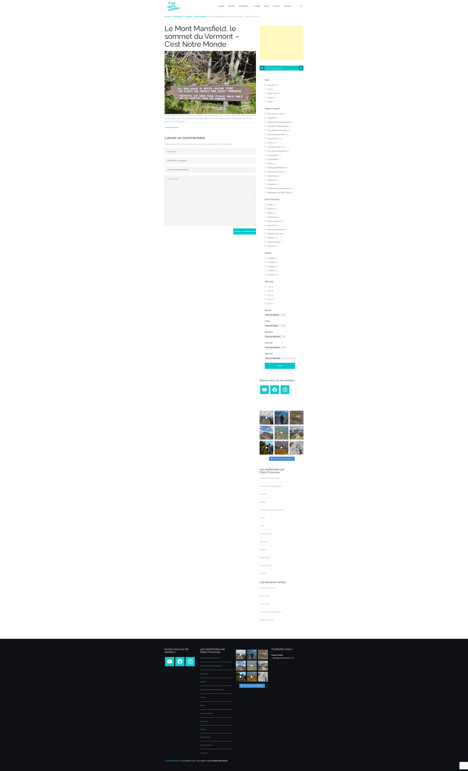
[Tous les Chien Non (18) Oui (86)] (275, 325)
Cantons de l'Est (276, 147)
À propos (231, 6)
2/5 (271, 291)
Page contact (277, 655)
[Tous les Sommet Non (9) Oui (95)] (275, 347)
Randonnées (178, 17)
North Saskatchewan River (270, 478)
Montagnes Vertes (277, 172)
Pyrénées (273, 184)
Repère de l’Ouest (220, 761)
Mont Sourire (265, 596)
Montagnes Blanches (278, 168)
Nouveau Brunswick (277, 229)
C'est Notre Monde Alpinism (271, 486)
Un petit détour (265, 565)
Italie (271, 102)
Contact (276, 6)
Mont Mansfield (200, 17)
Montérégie (274, 176)
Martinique (273, 217)
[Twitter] (264, 390)
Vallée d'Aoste (275, 242)
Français (287, 6)
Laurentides (274, 159)
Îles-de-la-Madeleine (278, 151)
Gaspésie (273, 118)
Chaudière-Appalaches (279, 126)
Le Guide (257, 6)
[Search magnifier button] (301, 68)
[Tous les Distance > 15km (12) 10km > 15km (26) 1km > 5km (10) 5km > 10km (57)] (275, 336)
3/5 (271, 295)
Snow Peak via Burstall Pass (270, 612)
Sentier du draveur (267, 620)
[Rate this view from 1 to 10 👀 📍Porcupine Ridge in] (296, 433)
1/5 (270, 287)
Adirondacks (275, 139)
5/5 (271, 303)
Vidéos (266, 6)
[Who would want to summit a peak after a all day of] (266, 417)
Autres (272, 143)
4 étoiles (273, 271)
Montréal (273, 180)
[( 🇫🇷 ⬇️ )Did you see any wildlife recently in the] (296, 417)
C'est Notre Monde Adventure (271, 510)
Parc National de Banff (278, 130)
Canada (273, 85)
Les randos (243, 6)
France (272, 98)
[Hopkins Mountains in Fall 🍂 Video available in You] (281, 448)
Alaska (272, 205)
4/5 (271, 299)
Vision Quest (265, 604)
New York (273, 225)
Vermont (188, 17)
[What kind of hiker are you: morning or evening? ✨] (281, 417)
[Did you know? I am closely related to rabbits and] (296, 448)
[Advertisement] (281, 43)
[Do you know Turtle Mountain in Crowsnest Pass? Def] (266, 433)
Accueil (221, 6)
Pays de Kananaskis (278, 134)
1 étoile (272, 258)
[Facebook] (274, 390)
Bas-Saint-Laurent (277, 114)
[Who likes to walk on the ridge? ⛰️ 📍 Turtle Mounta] (281, 433)
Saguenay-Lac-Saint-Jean (280, 193)
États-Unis (274, 93)
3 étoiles (273, 266)
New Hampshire (276, 221)
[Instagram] (285, 390)
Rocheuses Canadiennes (280, 188)
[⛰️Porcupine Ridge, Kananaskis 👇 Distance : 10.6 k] (266, 448)
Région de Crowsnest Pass (280, 122)
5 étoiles (273, 275)
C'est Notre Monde (172, 761)
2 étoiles (273, 262)
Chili (271, 89)
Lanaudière (274, 155)
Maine (271, 163)
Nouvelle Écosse (276, 234)
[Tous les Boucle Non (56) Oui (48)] (275, 314)
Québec (273, 238)
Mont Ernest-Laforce (268, 588)
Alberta (273, 209)
